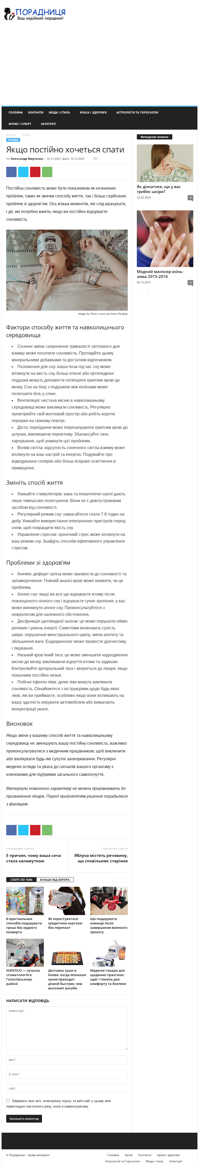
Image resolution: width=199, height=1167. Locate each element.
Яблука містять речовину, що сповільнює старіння (101, 858)
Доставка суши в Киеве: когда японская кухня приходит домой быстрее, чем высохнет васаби (67, 979)
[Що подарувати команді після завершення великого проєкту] (109, 901)
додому (11, 134)
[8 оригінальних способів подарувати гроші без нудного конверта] (25, 901)
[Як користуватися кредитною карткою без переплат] (67, 901)
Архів (128, 1155)
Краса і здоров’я (93, 112)
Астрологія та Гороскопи (137, 112)
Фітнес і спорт (20, 124)
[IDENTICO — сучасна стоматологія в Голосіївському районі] (25, 953)
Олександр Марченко (27, 159)
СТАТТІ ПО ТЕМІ (21, 880)
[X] (23, 172)
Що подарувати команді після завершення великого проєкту (108, 925)
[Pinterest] (35, 172)
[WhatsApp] (47, 172)
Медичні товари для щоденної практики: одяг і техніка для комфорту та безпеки (108, 977)
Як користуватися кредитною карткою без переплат (65, 923)
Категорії (48, 124)
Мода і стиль (59, 112)
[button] (189, 118)
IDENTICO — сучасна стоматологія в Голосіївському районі (23, 977)
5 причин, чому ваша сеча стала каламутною (33, 858)
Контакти (36, 112)
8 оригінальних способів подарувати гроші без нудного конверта (24, 925)
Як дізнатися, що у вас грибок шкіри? (159, 189)
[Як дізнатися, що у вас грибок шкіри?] (165, 163)
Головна (16, 112)
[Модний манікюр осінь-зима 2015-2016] (165, 238)
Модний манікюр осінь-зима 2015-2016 (160, 274)
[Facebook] (11, 172)
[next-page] (125, 880)
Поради (13, 140)
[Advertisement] (99, 66)
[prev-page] (118, 880)
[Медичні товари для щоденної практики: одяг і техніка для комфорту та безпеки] (109, 953)
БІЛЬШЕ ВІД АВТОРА (55, 880)
